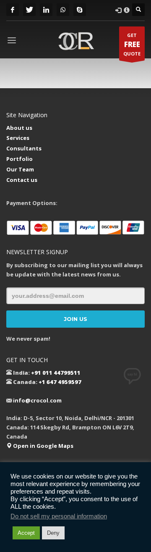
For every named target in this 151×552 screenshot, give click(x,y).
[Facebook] (12, 9)
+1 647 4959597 (60, 382)
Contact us (21, 180)
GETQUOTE (132, 44)
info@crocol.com (37, 400)
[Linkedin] (46, 9)
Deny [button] (53, 533)
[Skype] (79, 9)
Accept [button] (26, 533)
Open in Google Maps (42, 445)
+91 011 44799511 (56, 372)
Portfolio (19, 159)
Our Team (20, 169)
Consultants (24, 148)
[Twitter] (29, 9)
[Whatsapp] (63, 9)
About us (19, 127)
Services (17, 138)
